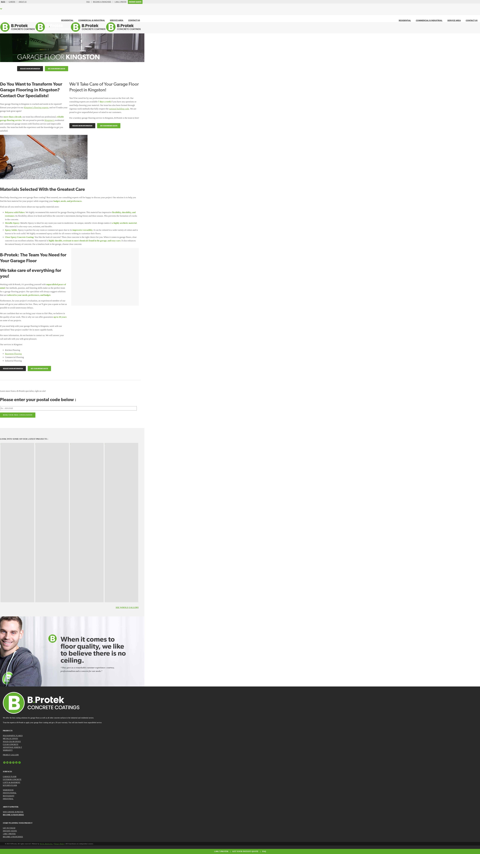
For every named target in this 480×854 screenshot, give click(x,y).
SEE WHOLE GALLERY (127, 607)
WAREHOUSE (8, 790)
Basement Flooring (13, 354)
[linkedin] (7, 763)
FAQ (264, 851)
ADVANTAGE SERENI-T (12, 747)
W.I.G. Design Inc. (46, 843)
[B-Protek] (70, 31)
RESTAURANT (8, 796)
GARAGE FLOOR (9, 777)
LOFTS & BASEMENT (11, 782)
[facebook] (4, 763)
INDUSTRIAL (8, 799)
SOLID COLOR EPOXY (12, 742)
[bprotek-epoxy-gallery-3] (52, 522)
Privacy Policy (59, 843)
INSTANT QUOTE (10, 831)
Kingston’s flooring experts (36, 107)
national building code (119, 109)
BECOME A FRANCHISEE (13, 815)
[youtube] (16, 763)
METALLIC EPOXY (10, 739)
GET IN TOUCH (9, 828)
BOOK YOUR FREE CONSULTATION (17, 415)
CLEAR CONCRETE (10, 744)
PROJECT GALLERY (11, 755)
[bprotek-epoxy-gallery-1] (17, 522)
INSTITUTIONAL (9, 793)
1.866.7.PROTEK (9, 834)
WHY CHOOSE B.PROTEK (13, 812)
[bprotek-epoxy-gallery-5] (87, 522)
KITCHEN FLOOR (10, 785)
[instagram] (10, 763)
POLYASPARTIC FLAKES (13, 736)
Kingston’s (49, 120)
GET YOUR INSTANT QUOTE (245, 851)
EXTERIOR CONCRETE (12, 779)
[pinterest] (13, 763)
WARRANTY (8, 750)
